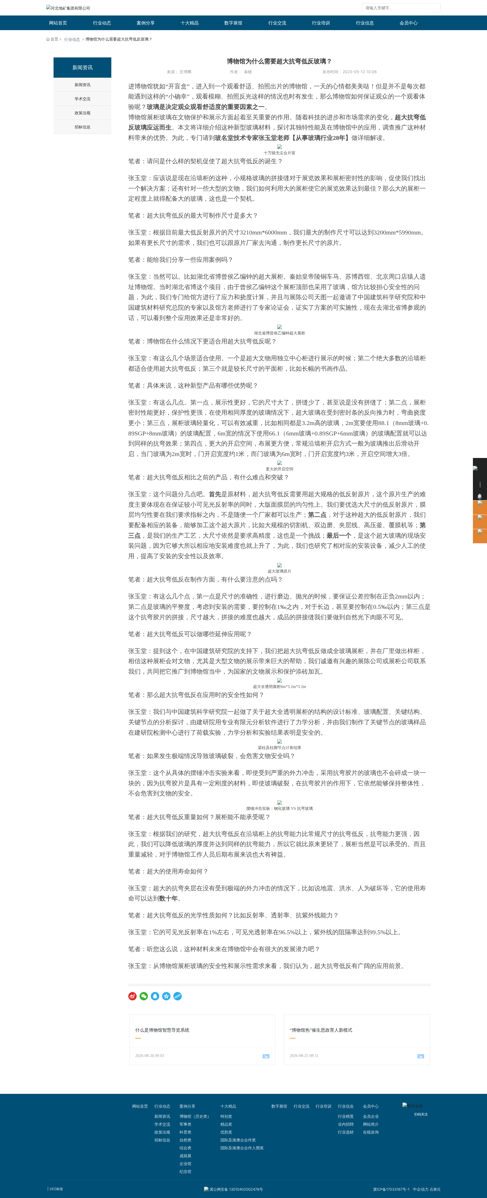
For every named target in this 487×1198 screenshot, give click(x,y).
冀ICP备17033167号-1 (391, 1189)
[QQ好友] (155, 996)
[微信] (144, 996)
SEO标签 (56, 1189)
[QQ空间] (166, 996)
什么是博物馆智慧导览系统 (162, 1030)
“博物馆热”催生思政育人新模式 (321, 1030)
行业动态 (72, 39)
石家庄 (435, 1189)
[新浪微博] (132, 996)
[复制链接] (177, 996)
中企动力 (421, 1189)
